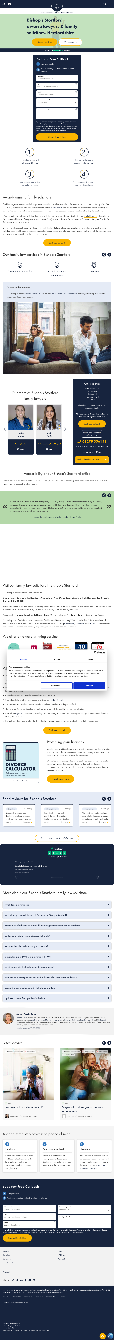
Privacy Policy (49, 131)
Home (51, 13)
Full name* (41, 76)
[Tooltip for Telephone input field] (76, 84)
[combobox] (41, 86)
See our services (45, 42)
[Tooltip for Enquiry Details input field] (76, 109)
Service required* (44, 100)
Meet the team (70, 42)
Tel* (56, 84)
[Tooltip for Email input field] (76, 91)
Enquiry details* (56, 109)
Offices (57, 13)
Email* (56, 91)
